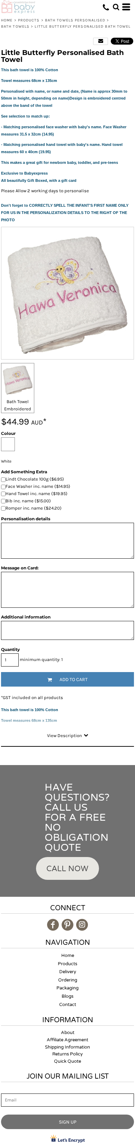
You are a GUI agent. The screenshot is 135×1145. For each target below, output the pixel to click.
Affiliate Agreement (67, 1040)
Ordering (67, 980)
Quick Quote (67, 1061)
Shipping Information (67, 1047)
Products (29, 20)
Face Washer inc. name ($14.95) (38, 486)
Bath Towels (15, 26)
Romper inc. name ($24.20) (34, 508)
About (67, 1032)
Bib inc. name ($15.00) (28, 500)
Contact (67, 1004)
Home (6, 20)
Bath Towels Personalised (75, 20)
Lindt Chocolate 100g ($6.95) (35, 479)
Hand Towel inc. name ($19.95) (37, 493)
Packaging (67, 988)
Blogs (67, 996)
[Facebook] (53, 925)
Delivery (67, 972)
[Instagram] (82, 925)
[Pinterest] (67, 925)
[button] (115, 6)
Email (7, 1089)
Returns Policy (67, 1054)
